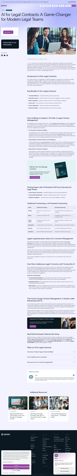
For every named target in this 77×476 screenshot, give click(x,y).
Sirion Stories (67, 439)
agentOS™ (32, 438)
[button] (2, 55)
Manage (32, 459)
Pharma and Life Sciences (47, 446)
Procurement (45, 459)
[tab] (51, 352)
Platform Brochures (57, 449)
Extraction (32, 445)
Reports (55, 447)
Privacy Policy (67, 452)
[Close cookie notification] (30, 452)
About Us (67, 437)
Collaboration (33, 456)
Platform (42, 5)
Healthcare (44, 444)
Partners (66, 444)
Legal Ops (44, 457)
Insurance (44, 441)
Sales (43, 461)
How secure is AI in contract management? (40, 362)
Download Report (72, 1)
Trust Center (67, 450)
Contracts (29, 63)
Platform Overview (34, 437)
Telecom (44, 448)
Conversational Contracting (59, 439)
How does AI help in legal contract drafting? (40, 352)
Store (32, 443)
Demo (74, 5)
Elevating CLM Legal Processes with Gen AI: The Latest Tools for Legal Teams (38, 416)
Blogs (55, 445)
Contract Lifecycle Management (49, 67)
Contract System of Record (59, 441)
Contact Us (67, 446)
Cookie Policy (5, 472)
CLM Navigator (56, 437)
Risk (31, 464)
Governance (33, 462)
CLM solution (39, 268)
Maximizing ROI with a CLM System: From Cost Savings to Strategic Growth (17, 416)
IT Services (44, 442)
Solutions (48, 5)
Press (66, 442)
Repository (33, 446)
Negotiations (33, 454)
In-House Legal (45, 455)
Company (68, 5)
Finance (44, 462)
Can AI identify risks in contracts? (37, 357)
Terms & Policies (68, 448)
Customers (55, 5)
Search (32, 448)
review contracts (45, 142)
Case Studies (56, 451)
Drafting (32, 453)
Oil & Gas (44, 450)
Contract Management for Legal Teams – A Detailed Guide (59, 415)
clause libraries (60, 134)
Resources (61, 5)
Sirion (39, 474)
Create (32, 451)
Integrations (33, 440)
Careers (66, 441)
